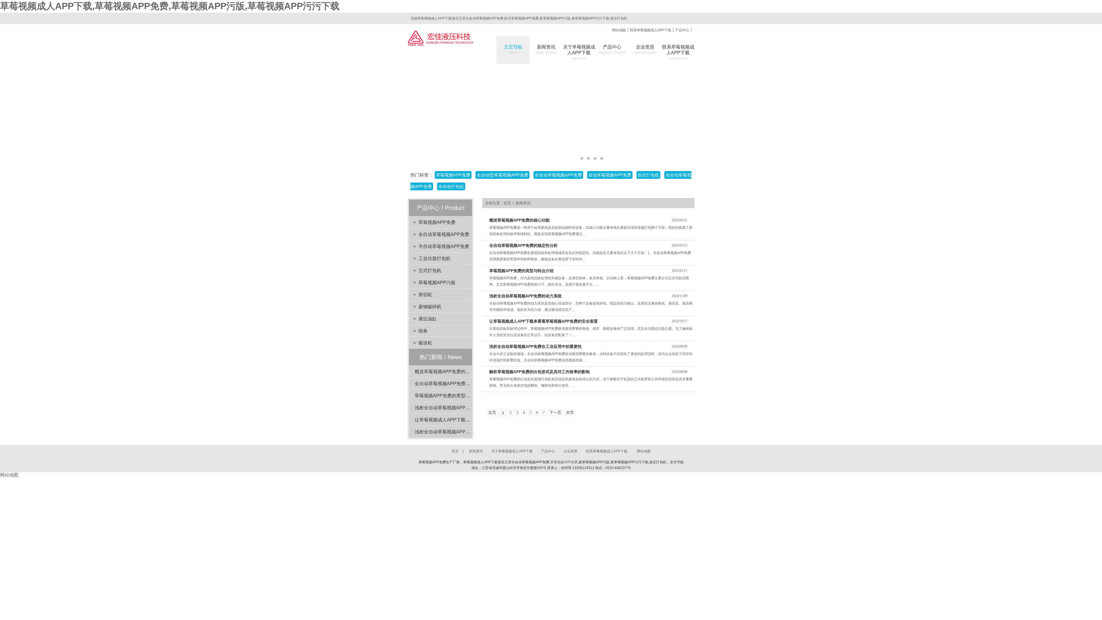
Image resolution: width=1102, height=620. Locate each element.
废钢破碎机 (429, 306)
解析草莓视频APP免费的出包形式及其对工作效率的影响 (539, 371)
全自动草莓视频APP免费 (443, 234)
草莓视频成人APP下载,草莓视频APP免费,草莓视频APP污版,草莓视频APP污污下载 (169, 6)
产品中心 (682, 30)
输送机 (425, 342)
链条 (423, 330)
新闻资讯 (546, 49)
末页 (570, 412)
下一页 (555, 412)
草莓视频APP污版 (436, 282)
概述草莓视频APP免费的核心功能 (449, 371)
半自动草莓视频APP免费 (443, 246)
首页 (507, 203)
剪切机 (425, 294)
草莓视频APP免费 (436, 222)
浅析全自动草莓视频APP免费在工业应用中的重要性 (468, 431)
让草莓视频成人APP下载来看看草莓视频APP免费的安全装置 (543, 321)
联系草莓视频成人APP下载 (650, 30)
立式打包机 (429, 270)
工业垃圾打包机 (434, 258)
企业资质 (645, 49)
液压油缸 (427, 318)
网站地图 (619, 30)
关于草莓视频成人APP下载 (512, 451)
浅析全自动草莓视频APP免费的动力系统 (456, 407)
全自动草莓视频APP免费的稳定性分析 (454, 383)
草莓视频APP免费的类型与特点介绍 (451, 395)
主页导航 (513, 49)
